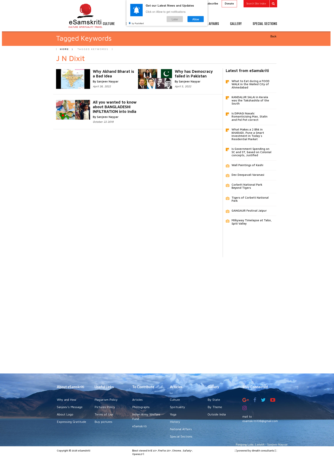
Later (175, 19)
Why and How (66, 399)
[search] (260, 3)
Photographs (141, 407)
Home (64, 49)
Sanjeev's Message (70, 407)
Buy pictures (103, 421)
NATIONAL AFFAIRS (207, 24)
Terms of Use (104, 414)
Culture (175, 399)
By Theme (215, 407)
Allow (195, 19)
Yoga (173, 414)
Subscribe (212, 3)
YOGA (158, 24)
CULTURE (109, 24)
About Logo (65, 414)
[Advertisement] (167, 312)
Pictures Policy (105, 407)
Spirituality (177, 407)
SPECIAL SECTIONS (265, 24)
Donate (229, 3)
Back (273, 36)
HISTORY (178, 24)
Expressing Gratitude (71, 421)
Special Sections (181, 436)
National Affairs (181, 429)
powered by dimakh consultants (256, 450)
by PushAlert (138, 23)
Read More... (112, 71)
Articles (137, 399)
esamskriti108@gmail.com (260, 421)
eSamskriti (139, 426)
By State (214, 399)
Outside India (217, 414)
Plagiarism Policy (106, 399)
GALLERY (236, 24)
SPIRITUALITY (135, 24)
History (175, 421)
